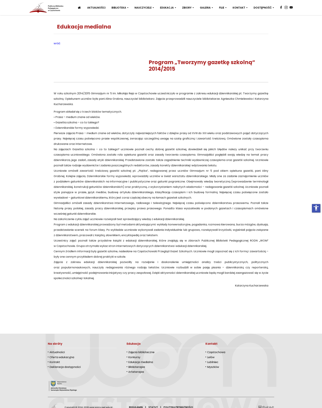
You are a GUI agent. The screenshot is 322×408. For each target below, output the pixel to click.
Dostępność (263, 7)
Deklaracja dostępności (65, 367)
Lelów (210, 357)
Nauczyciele (143, 7)
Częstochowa (216, 352)
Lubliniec (212, 362)
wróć (57, 43)
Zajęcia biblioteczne (141, 352)
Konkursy (134, 357)
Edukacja (167, 7)
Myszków (213, 367)
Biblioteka (119, 7)
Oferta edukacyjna (61, 357)
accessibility (316, 207)
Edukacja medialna (140, 362)
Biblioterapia (136, 367)
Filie (222, 7)
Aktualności (96, 7)
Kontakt (239, 7)
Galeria (205, 7)
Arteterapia (136, 371)
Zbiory (187, 7)
